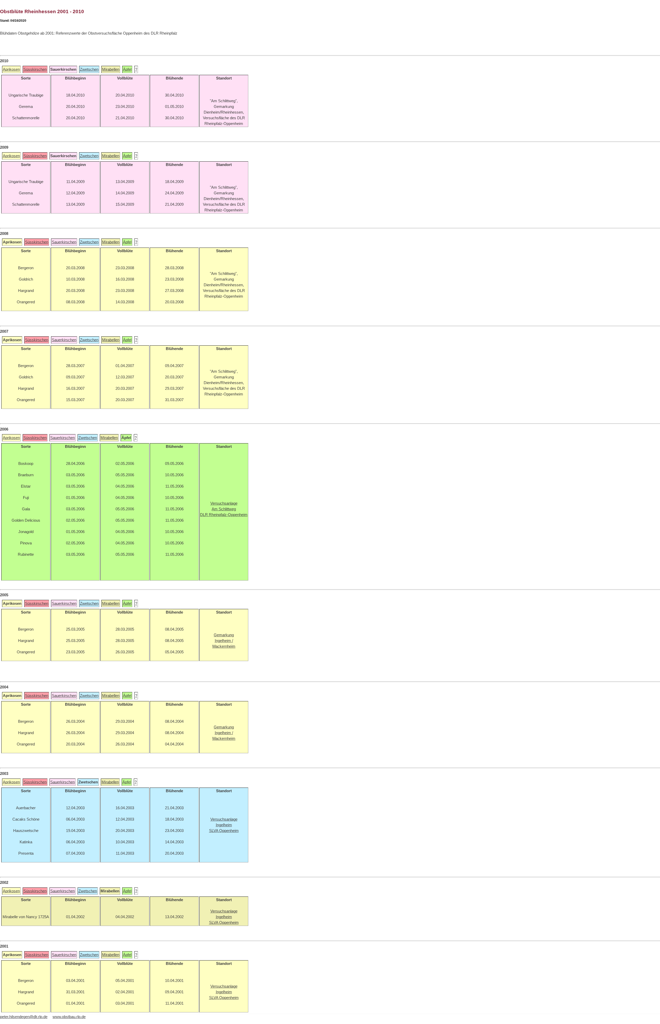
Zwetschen (89, 69)
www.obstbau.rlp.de (69, 1017)
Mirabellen (110, 69)
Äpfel (127, 69)
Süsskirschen (35, 69)
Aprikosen (11, 69)
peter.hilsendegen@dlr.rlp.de (23, 1017)
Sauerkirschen (64, 242)
